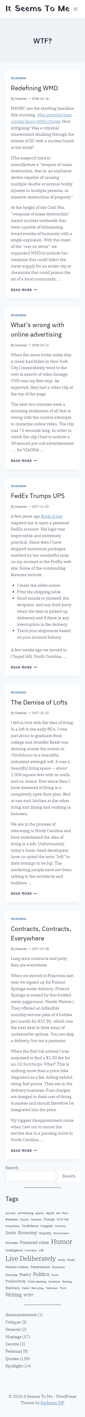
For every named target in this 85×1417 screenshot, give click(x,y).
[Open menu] (75, 8)
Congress (46, 1226)
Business (11, 1219)
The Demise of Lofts (39, 702)
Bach (65, 1213)
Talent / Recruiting (33, 1288)
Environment (61, 1233)
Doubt (10, 1232)
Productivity (15, 1281)
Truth (63, 1288)
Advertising (25, 1213)
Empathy (45, 1233)
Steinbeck (12, 1288)
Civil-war (63, 1219)
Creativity (60, 1226)
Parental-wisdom (17, 1267)
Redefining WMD (34, 88)
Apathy (39, 1213)
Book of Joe (51, 516)
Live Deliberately (30, 1258)
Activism (10, 1213)
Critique (13, 1322)
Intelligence (14, 1250)
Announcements (21, 1314)
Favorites (11, 1243)
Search (12, 1167)
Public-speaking (37, 1281)
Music (71, 1259)
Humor (61, 1241)
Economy (27, 1232)
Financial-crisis (34, 1242)
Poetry (25, 1274)
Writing (13, 1295)
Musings (18, 78)
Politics (41, 1274)
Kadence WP (52, 1402)
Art (58, 1213)
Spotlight (13, 1365)
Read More (24, 290)
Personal (13, 1351)
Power (55, 1275)
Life (41, 1250)
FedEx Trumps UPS (38, 495)
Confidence (30, 1226)
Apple (50, 1213)
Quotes (12, 1358)
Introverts (30, 1250)
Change (49, 1219)
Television (52, 1288)
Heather (21, 98)
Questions (54, 1281)
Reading (67, 1281)
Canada (24, 1219)
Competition (12, 1226)
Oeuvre (12, 1344)
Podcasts (11, 1275)
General (12, 1329)
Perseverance (40, 1267)
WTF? (28, 1295)
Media (61, 1259)
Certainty (36, 1219)
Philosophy (58, 1267)
